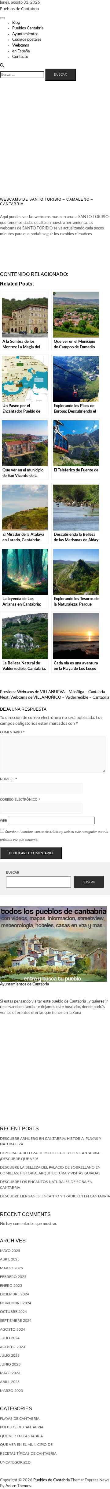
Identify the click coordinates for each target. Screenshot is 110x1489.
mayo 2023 (10, 1373)
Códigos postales (27, 40)
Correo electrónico (20, 799)
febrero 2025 (13, 1277)
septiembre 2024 (15, 1320)
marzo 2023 (11, 1391)
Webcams (20, 45)
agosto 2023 (12, 1347)
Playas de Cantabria (19, 1418)
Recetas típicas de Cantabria (28, 1453)
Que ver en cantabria (21, 1436)
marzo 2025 (11, 1268)
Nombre (8, 779)
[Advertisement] (55, 139)
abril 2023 (10, 1382)
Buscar (12, 872)
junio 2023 (10, 1364)
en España (21, 51)
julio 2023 (10, 1355)
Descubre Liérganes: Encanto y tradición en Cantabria (55, 1196)
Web (3, 820)
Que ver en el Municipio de (26, 1444)
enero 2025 (11, 1285)
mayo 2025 (10, 1251)
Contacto (20, 57)
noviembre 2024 (15, 1303)
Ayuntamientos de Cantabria (24, 984)
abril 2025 (10, 1259)
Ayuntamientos (25, 34)
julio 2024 (10, 1338)
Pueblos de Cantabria (19, 8)
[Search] (2, 66)
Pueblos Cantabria (27, 28)
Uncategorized (15, 1462)
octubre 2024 (13, 1311)
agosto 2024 (12, 1329)
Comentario (12, 732)
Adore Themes (18, 1486)
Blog (16, 23)
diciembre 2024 (14, 1294)
